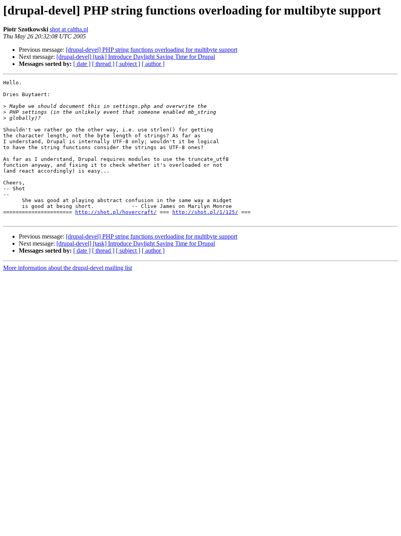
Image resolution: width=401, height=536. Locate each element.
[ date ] (81, 63)
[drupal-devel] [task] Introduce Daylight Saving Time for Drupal (135, 56)
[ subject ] (128, 63)
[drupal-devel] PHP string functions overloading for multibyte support (151, 49)
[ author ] (153, 63)
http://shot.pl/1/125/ (205, 212)
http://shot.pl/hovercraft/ (116, 212)
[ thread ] (103, 63)
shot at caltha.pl (69, 29)
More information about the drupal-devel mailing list (67, 267)
